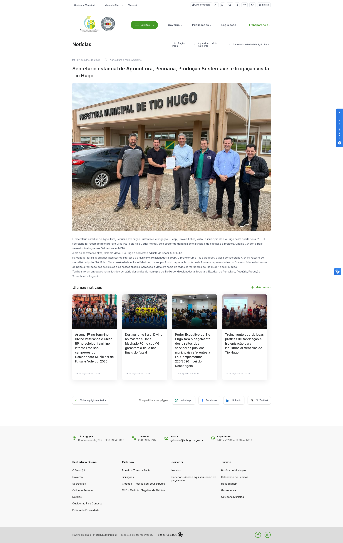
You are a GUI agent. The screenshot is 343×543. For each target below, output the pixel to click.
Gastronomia (228, 490)
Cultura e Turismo (82, 490)
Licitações (128, 477)
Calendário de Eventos (234, 477)
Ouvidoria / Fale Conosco (87, 503)
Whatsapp (186, 400)
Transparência (258, 25)
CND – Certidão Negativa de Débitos (143, 490)
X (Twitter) (262, 400)
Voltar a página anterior (93, 400)
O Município (79, 470)
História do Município (233, 470)
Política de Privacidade (86, 510)
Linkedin (236, 400)
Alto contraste (202, 4)
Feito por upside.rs (167, 535)
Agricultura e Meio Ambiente (207, 44)
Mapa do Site (112, 5)
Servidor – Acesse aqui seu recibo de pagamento (194, 479)
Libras (265, 4)
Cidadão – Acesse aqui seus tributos (143, 483)
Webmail (132, 5)
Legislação (228, 25)
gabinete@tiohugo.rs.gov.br (186, 440)
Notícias (77, 496)
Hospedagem (229, 483)
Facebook (211, 400)
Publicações (200, 25)
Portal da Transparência (136, 470)
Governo (174, 25)
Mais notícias (263, 287)
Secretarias (79, 483)
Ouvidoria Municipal (84, 5)
